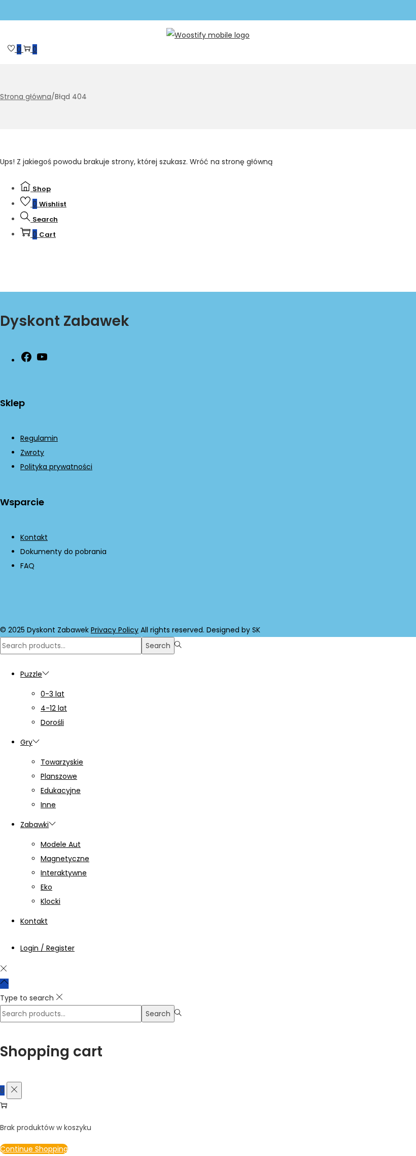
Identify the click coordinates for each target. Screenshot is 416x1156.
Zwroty (32, 452)
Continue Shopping (34, 1149)
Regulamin (39, 438)
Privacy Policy (114, 630)
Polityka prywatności (56, 467)
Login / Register (47, 948)
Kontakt (34, 537)
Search (158, 646)
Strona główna (25, 97)
